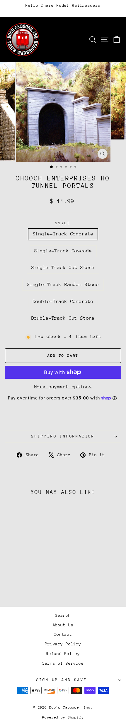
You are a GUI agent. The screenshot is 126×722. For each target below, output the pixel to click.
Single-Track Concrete (63, 234)
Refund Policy (63, 653)
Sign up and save (61, 680)
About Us (63, 625)
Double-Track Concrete (63, 301)
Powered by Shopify (63, 717)
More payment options (63, 387)
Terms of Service (63, 663)
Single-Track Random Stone (63, 284)
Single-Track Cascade (63, 251)
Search (63, 615)
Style (63, 223)
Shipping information (63, 436)
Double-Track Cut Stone (63, 318)
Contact (63, 634)
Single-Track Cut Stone (63, 267)
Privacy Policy (63, 644)
